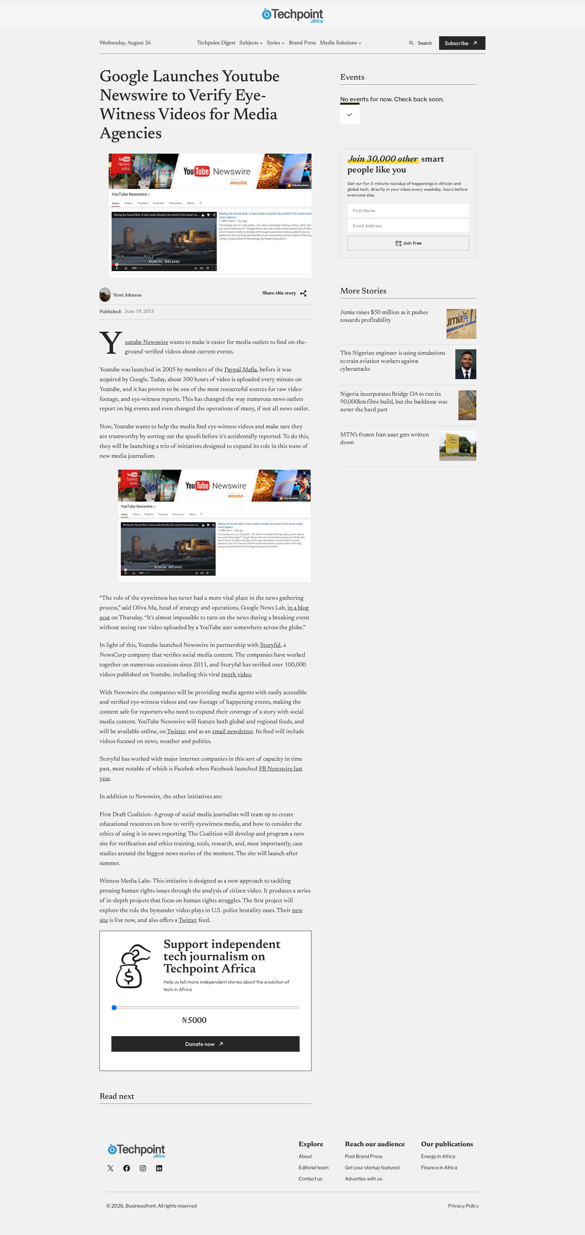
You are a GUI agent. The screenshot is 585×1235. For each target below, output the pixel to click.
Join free (412, 243)
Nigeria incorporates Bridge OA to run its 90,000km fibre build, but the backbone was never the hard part (393, 402)
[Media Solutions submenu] (360, 43)
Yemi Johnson (127, 295)
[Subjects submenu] (261, 43)
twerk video (236, 675)
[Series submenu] (283, 43)
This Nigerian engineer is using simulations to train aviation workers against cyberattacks (392, 361)
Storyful (270, 645)
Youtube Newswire (146, 342)
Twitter (176, 732)
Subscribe (457, 43)
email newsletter (232, 732)
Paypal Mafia (240, 370)
